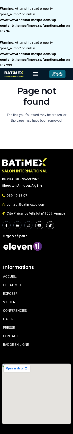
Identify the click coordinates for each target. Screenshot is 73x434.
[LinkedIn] (17, 225)
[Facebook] (6, 225)
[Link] (14, 74)
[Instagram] (28, 225)
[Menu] (35, 74)
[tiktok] (50, 225)
